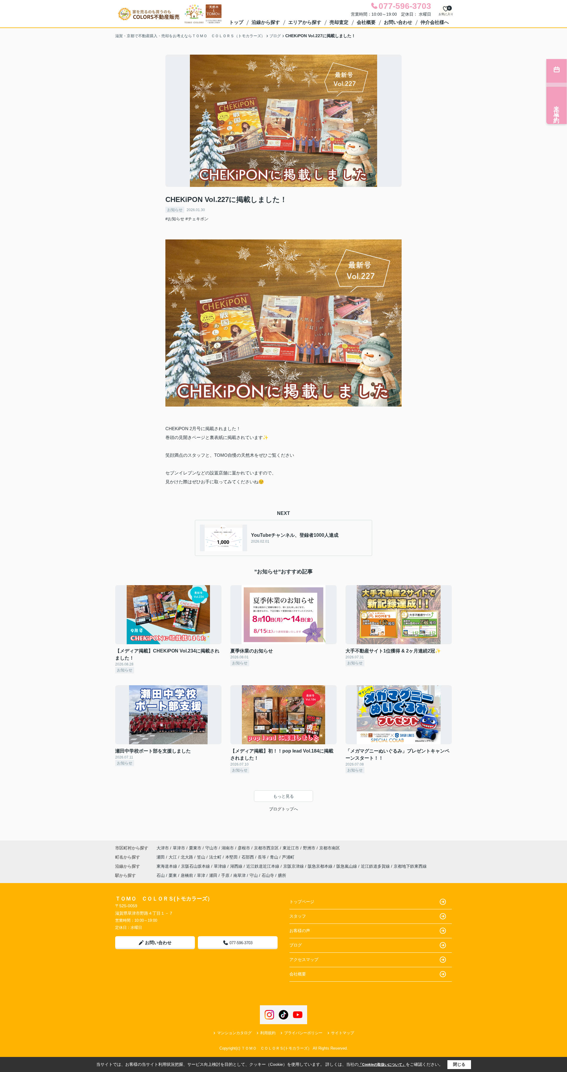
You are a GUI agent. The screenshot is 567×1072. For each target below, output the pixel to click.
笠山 (201, 857)
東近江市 (291, 848)
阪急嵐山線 (347, 866)
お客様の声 (299, 930)
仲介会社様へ (435, 22)
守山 (254, 875)
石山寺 (268, 875)
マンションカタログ (234, 1033)
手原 (225, 875)
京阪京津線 (294, 866)
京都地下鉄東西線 (410, 866)
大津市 (163, 848)
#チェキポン (196, 218)
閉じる (459, 1064)
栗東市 (195, 848)
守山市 (211, 848)
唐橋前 (187, 875)
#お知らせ (174, 218)
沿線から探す (266, 22)
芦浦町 (288, 857)
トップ (236, 22)
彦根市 (244, 848)
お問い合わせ (398, 22)
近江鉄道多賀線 (376, 866)
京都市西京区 (266, 848)
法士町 (216, 857)
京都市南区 (329, 848)
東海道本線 (167, 866)
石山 (161, 875)
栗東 (173, 875)
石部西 (248, 857)
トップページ (301, 901)
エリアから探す (304, 22)
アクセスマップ (303, 959)
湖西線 (237, 866)
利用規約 (268, 1033)
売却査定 (339, 22)
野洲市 (309, 848)
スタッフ (297, 916)
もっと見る (283, 796)
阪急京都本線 (321, 866)
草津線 (220, 866)
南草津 (239, 875)
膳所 (282, 875)
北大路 (187, 857)
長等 (262, 857)
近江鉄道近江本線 (263, 866)
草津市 (179, 848)
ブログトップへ (283, 809)
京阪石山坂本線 (196, 866)
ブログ (295, 945)
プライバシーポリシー (303, 1033)
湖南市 (227, 848)
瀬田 (161, 857)
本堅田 (232, 857)
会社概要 (366, 22)
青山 (274, 857)
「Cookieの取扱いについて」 (382, 1065)
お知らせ (175, 210)
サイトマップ (342, 1033)
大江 (173, 857)
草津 (201, 875)
